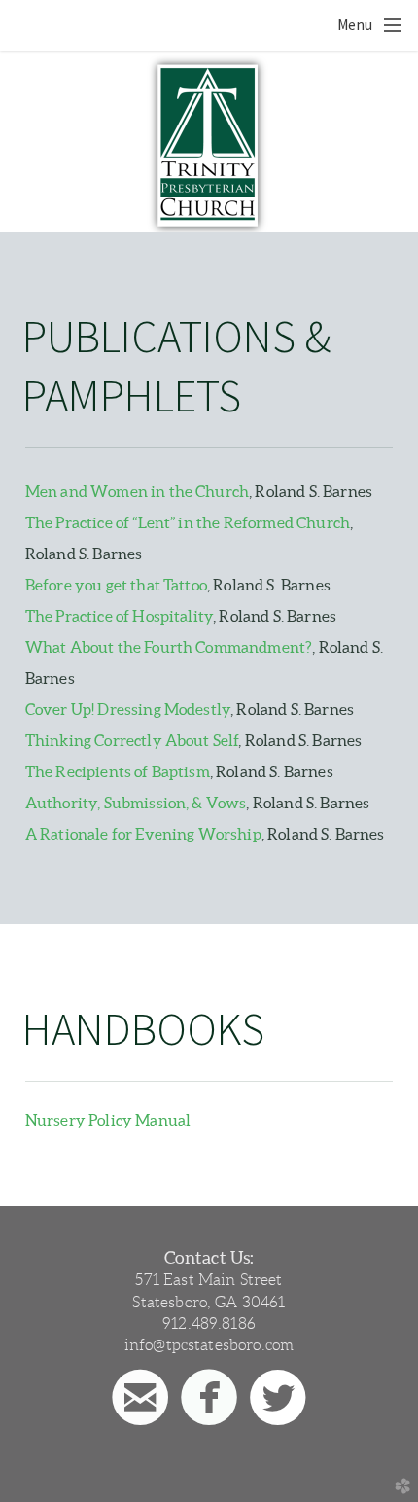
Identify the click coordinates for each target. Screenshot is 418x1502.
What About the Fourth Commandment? (168, 647)
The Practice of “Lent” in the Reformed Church (187, 522)
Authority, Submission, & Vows (136, 802)
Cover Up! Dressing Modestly (127, 709)
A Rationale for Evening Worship (143, 833)
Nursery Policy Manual (108, 1119)
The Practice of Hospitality (119, 616)
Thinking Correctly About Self (132, 740)
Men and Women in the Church (137, 491)
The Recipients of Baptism (117, 771)
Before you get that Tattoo (116, 584)
